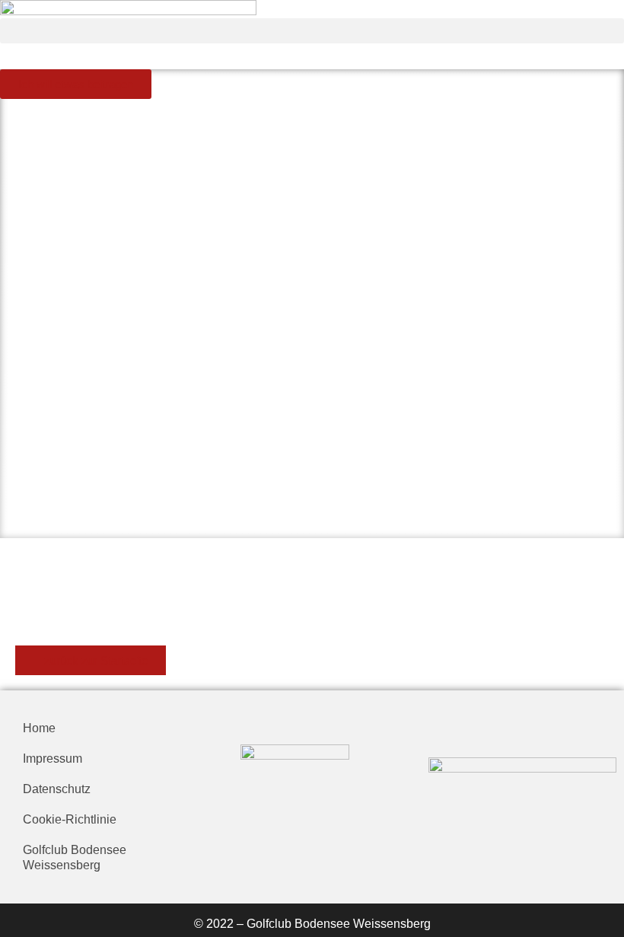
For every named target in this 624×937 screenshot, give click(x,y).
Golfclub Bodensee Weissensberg (74, 857)
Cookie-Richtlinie (69, 819)
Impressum (52, 758)
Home (39, 728)
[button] (312, 30)
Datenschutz (57, 788)
